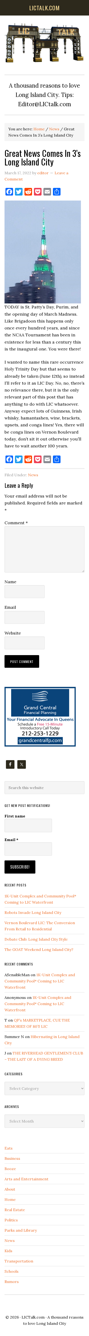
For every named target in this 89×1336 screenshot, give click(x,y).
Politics (11, 1220)
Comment (16, 522)
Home (10, 1199)
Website (13, 633)
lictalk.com (44, 7)
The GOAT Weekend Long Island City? (39, 949)
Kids (8, 1250)
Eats (9, 1148)
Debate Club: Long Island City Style (36, 939)
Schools (12, 1271)
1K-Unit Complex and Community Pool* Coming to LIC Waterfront (40, 981)
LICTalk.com (33, 1317)
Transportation (19, 1261)
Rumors (12, 1281)
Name (10, 581)
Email (10, 607)
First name (15, 816)
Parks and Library (21, 1230)
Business (12, 1158)
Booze (10, 1168)
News (33, 474)
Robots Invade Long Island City (33, 912)
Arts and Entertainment (26, 1179)
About (10, 1189)
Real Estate (15, 1209)
